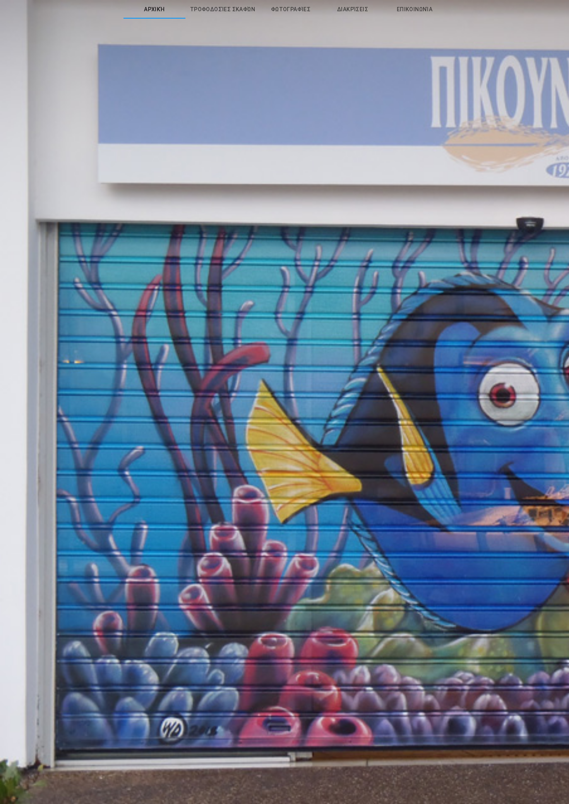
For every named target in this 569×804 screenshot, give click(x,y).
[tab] (154, 9)
